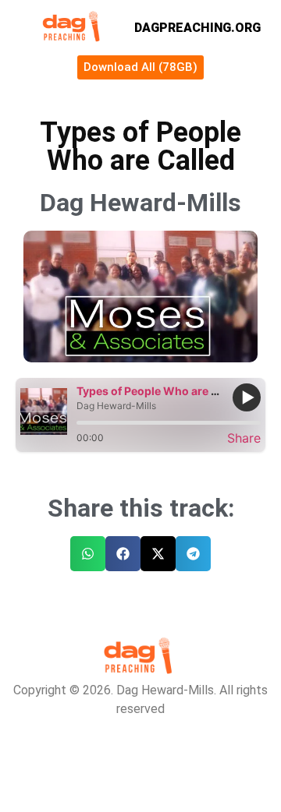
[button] (87, 553)
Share (244, 438)
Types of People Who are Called (160, 390)
